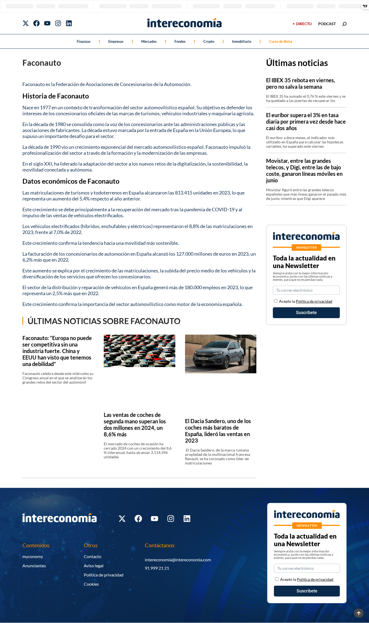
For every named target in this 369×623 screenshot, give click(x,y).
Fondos (180, 41)
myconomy (32, 556)
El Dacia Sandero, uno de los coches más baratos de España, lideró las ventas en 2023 (218, 431)
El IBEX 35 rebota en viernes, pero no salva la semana (300, 83)
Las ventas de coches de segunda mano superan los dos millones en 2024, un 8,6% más (135, 424)
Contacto (92, 556)
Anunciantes (34, 565)
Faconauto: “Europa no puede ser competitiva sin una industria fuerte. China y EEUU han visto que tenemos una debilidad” (57, 351)
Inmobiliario (241, 41)
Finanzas (83, 41)
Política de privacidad (314, 301)
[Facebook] (36, 23)
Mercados (149, 41)
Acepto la (305, 301)
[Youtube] (47, 23)
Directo (304, 23)
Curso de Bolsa (280, 41)
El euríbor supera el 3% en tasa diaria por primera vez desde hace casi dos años (306, 121)
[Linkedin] (69, 23)
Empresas (115, 41)
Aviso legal (93, 565)
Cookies (91, 583)
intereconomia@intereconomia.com (178, 559)
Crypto (208, 41)
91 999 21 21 (157, 568)
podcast (327, 23)
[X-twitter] (25, 23)
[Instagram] (58, 23)
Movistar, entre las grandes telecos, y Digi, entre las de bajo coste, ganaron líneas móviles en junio (304, 170)
